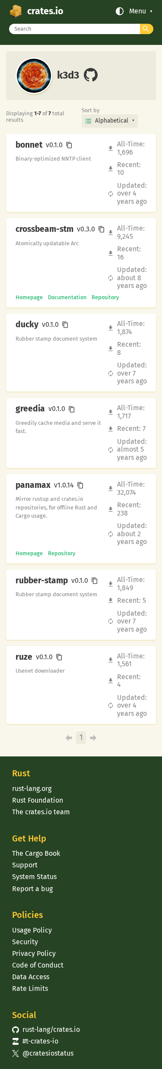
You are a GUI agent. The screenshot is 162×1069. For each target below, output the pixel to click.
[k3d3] (91, 75)
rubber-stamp (42, 580)
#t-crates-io (35, 1041)
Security (25, 942)
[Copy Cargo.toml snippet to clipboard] (69, 145)
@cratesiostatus (42, 1053)
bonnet (29, 145)
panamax (33, 485)
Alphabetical (111, 120)
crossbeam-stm (44, 229)
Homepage (29, 297)
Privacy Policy (34, 953)
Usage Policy (32, 930)
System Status (34, 877)
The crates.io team (41, 812)
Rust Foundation (37, 800)
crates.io (45, 11)
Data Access (30, 977)
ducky (27, 324)
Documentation (67, 297)
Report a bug (32, 889)
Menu (137, 11)
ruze (24, 657)
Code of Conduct (38, 965)
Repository (105, 297)
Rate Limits (30, 988)
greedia (30, 409)
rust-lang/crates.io (45, 1029)
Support (25, 865)
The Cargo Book (36, 853)
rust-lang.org (31, 788)
